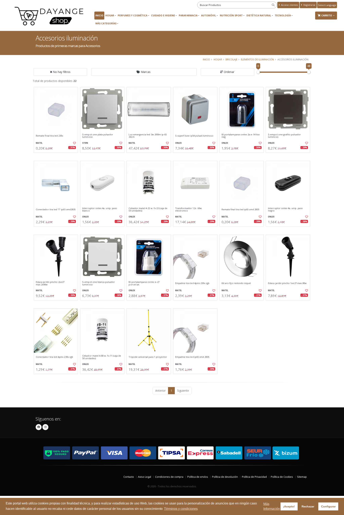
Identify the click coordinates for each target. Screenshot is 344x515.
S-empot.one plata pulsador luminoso (97, 135)
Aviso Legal (144, 477)
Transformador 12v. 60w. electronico (188, 209)
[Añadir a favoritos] (74, 143)
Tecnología (283, 15)
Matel (39, 143)
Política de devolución (225, 477)
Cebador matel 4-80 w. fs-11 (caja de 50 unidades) (101, 357)
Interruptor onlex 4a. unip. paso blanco (99, 209)
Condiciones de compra (169, 477)
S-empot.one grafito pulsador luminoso (284, 135)
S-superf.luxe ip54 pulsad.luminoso (194, 136)
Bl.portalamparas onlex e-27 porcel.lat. (144, 283)
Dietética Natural (258, 15)
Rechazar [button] (308, 506)
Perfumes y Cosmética (132, 15)
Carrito (327, 15)
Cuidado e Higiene (163, 15)
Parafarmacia (188, 15)
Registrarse (309, 4)
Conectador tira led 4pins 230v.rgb (54, 357)
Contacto (128, 477)
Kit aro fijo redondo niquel (236, 283)
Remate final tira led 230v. (50, 136)
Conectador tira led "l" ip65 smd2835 (55, 209)
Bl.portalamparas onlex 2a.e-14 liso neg (241, 135)
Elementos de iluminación (257, 59)
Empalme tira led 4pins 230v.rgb (192, 283)
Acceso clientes (289, 4)
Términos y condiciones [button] (181, 508)
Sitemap (302, 477)
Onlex (178, 143)
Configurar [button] (328, 506)
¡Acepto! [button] (289, 506)
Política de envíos (197, 477)
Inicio (99, 15)
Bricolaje (231, 59)
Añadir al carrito (57, 156)
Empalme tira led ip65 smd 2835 (192, 357)
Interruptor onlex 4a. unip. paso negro (285, 209)
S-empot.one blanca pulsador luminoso (98, 283)
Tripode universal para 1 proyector (148, 357)
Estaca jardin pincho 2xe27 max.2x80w (50, 283)
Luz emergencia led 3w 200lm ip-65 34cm (148, 135)
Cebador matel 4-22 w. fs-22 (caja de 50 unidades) (148, 209)
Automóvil (208, 15)
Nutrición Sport (231, 15)
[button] (144, 72)
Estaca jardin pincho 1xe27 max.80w (287, 283)
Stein (85, 143)
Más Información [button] (271, 506)
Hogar (109, 15)
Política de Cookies (282, 477)
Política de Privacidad (254, 477)
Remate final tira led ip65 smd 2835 (240, 209)
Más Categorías (105, 23)
